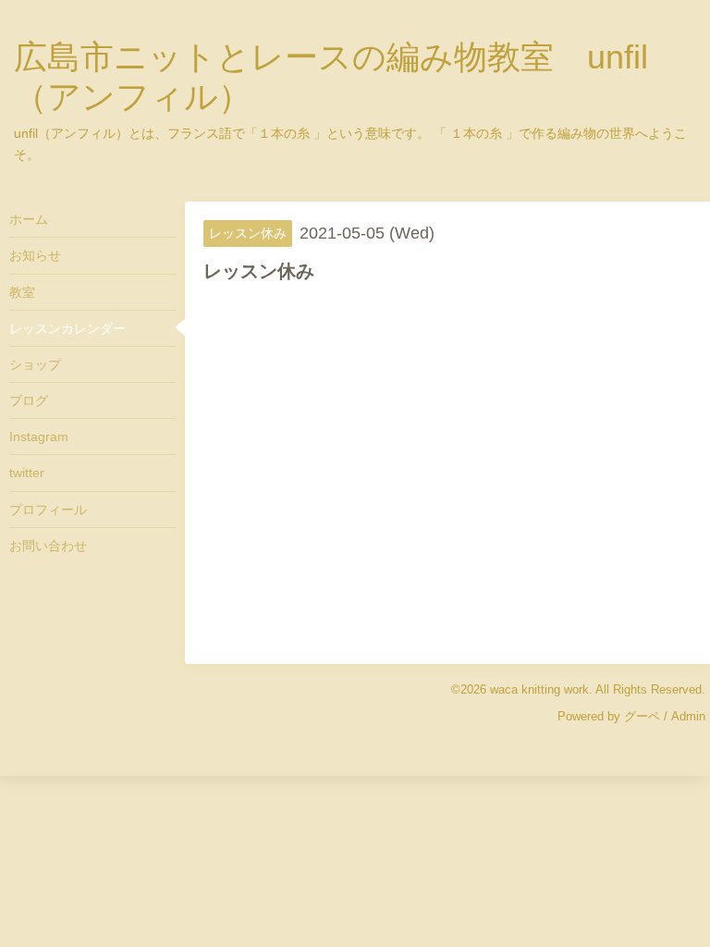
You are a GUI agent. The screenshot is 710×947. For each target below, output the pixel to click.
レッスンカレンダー (67, 328)
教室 (22, 292)
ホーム (28, 219)
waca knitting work (539, 689)
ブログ (28, 400)
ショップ (35, 364)
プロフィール (48, 509)
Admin (688, 716)
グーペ (642, 716)
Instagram (38, 436)
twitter (26, 472)
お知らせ (35, 255)
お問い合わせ (48, 545)
